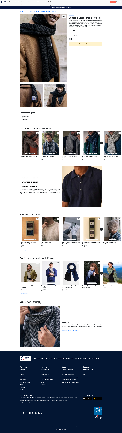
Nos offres (85, 372)
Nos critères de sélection (46, 377)
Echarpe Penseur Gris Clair (69, 156)
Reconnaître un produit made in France (70, 372)
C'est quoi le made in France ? (68, 369)
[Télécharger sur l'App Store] (87, 398)
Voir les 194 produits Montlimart (27, 250)
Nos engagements (45, 374)
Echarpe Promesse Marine (89, 156)
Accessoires (36, 11)
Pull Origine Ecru (46, 242)
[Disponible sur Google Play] (97, 398)
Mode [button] (26, 5)
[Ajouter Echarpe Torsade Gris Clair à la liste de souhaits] (120, 133)
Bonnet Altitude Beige (109, 242)
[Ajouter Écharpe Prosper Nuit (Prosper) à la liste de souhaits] (99, 263)
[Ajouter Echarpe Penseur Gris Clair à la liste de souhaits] (78, 133)
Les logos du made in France (68, 374)
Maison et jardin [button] (33, 5)
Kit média (43, 382)
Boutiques (25, 1)
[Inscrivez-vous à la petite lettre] (20, 413)
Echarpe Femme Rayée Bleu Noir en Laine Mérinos (71, 286)
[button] (101, 143)
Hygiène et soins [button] (42, 5)
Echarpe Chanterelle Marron (29, 156)
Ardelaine (105, 287)
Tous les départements (25, 402)
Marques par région (26, 395)
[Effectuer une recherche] (108, 2)
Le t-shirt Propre (24, 289)
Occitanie (36, 400)
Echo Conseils (63, 429)
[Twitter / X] (33, 413)
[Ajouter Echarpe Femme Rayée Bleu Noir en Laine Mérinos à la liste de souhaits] (78, 263)
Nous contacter (44, 384)
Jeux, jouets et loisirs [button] (53, 5)
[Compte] (120, 2)
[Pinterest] (39, 413)
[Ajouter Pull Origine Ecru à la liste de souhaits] (58, 219)
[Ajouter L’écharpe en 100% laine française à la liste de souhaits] (37, 263)
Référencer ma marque (88, 369)
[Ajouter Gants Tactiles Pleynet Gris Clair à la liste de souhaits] (78, 219)
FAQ (84, 374)
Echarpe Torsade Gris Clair (110, 156)
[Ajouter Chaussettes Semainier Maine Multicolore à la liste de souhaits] (99, 219)
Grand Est (66, 397)
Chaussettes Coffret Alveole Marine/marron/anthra (29, 243)
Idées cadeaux (33, 1)
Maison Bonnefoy (86, 287)
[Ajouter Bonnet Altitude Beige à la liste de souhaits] (120, 219)
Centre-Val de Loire (31, 397)
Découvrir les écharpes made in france (70, 330)
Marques (12, 1)
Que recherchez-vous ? (50, 1)
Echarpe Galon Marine (47, 156)
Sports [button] (61, 5)
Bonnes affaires (20, 5)
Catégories (22, 369)
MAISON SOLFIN (45, 289)
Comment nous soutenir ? (46, 372)
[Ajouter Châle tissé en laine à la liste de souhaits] (120, 263)
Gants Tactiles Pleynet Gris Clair (71, 242)
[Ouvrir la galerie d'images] (43, 48)
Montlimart (71, 15)
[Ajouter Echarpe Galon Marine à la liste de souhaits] (58, 133)
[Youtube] (36, 413)
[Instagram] (26, 413)
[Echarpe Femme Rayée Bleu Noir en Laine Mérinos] (71, 273)
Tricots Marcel (65, 289)
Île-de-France (23, 397)
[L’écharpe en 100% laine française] (30, 273)
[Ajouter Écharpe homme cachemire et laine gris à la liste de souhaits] (58, 263)
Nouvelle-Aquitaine (29, 400)
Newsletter (22, 389)
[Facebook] (23, 413)
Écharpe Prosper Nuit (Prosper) (91, 286)
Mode (31, 11)
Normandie (52, 397)
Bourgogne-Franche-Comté (43, 397)
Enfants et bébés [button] (76, 5)
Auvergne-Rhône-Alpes (45, 400)
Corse (66, 400)
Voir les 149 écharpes (24, 293)
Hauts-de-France (59, 397)
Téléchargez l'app (89, 395)
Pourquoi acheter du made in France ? (70, 377)
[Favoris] (117, 2)
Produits (18, 1)
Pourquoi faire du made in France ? (69, 379)
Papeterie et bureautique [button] (88, 5)
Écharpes (54, 11)
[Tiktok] (42, 413)
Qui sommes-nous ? (45, 369)
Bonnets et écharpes (45, 11)
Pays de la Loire (73, 397)
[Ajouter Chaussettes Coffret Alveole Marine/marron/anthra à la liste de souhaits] (37, 219)
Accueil (21, 11)
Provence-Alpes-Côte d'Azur (57, 400)
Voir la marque (23, 196)
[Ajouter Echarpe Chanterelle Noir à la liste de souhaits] (99, 18)
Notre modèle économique (47, 379)
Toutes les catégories (100, 5)
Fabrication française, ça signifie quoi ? (70, 382)
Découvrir (68, 7)
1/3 (64, 16)
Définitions (22, 387)
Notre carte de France (25, 382)
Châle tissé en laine (108, 286)
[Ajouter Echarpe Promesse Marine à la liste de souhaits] (99, 133)
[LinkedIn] (29, 413)
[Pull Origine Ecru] (50, 229)
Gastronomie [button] (67, 5)
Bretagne (22, 400)
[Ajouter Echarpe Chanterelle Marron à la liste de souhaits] (37, 133)
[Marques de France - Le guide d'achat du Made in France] (4, 2)
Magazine (41, 1)
